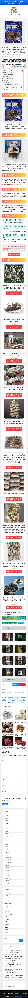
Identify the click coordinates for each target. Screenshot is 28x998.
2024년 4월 (8, 878)
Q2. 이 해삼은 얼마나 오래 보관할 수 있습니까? (14, 86)
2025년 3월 (7, 849)
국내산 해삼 (5, 692)
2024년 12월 (8, 857)
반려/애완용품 (8, 906)
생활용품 (7, 911)
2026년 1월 (7, 833)
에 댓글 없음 (5, 56)
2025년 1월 (7, 854)
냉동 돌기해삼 (10, 692)
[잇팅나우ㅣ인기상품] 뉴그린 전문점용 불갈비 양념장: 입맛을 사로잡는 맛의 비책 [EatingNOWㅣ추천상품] (14, 952)
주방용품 (7, 924)
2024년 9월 (7, 865)
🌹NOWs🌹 (21, 1)
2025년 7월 (7, 839)
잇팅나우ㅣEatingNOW (14, 15)
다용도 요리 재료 (6, 76)
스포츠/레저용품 (8, 914)
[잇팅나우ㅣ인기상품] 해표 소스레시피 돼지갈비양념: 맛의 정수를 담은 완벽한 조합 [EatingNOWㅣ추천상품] (14, 964)
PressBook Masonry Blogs (17, 996)
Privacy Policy (11, 3)
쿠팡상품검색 (16, 684)
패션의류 (7, 929)
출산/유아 (7, 927)
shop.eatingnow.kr (17, 54)
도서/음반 (7, 898)
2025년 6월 (7, 841)
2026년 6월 (7, 820)
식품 (4, 689)
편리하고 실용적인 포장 (8, 74)
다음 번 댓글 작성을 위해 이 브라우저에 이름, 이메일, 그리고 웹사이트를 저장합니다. (14, 799)
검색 (6, 938)
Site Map (18, 3)
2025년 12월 (8, 836)
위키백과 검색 (20, 623)
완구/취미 (7, 919)
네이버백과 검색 (6, 623)
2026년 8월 (7, 815)
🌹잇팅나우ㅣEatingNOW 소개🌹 (11, 1)
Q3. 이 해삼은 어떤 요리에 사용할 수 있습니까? (14, 87)
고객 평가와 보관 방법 (7, 80)
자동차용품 (7, 921)
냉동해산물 (16, 692)
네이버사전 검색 (14, 623)
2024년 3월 (7, 880)
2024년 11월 (8, 859)
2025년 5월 (7, 844)
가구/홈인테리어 (8, 893)
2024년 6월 (7, 873)
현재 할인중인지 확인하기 (14, 293)
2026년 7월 (7, 818)
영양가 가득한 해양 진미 (8, 78)
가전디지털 (7, 895)
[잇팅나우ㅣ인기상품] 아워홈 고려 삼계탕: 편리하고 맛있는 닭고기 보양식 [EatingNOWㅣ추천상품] (13, 971)
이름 (3, 779)
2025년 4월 (7, 846)
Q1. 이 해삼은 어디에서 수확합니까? (11, 84)
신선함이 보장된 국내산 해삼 (9, 72)
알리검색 (23, 684)
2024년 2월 (7, 883)
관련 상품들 (5, 89)
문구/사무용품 (8, 903)
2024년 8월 (7, 867)
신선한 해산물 (4, 693)
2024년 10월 (8, 862)
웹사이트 (4, 791)
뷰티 (6, 908)
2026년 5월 (7, 823)
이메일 (3, 785)
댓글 (3, 760)
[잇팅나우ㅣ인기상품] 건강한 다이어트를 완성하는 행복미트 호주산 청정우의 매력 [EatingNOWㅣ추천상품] (14, 958)
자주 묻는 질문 (6, 82)
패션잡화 (7, 932)
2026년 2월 (7, 831)
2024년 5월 (7, 875)
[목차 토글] (20, 71)
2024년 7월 (7, 870)
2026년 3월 (7, 828)
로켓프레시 (7, 901)
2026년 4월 (7, 826)
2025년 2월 (7, 852)
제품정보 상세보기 (14, 254)
